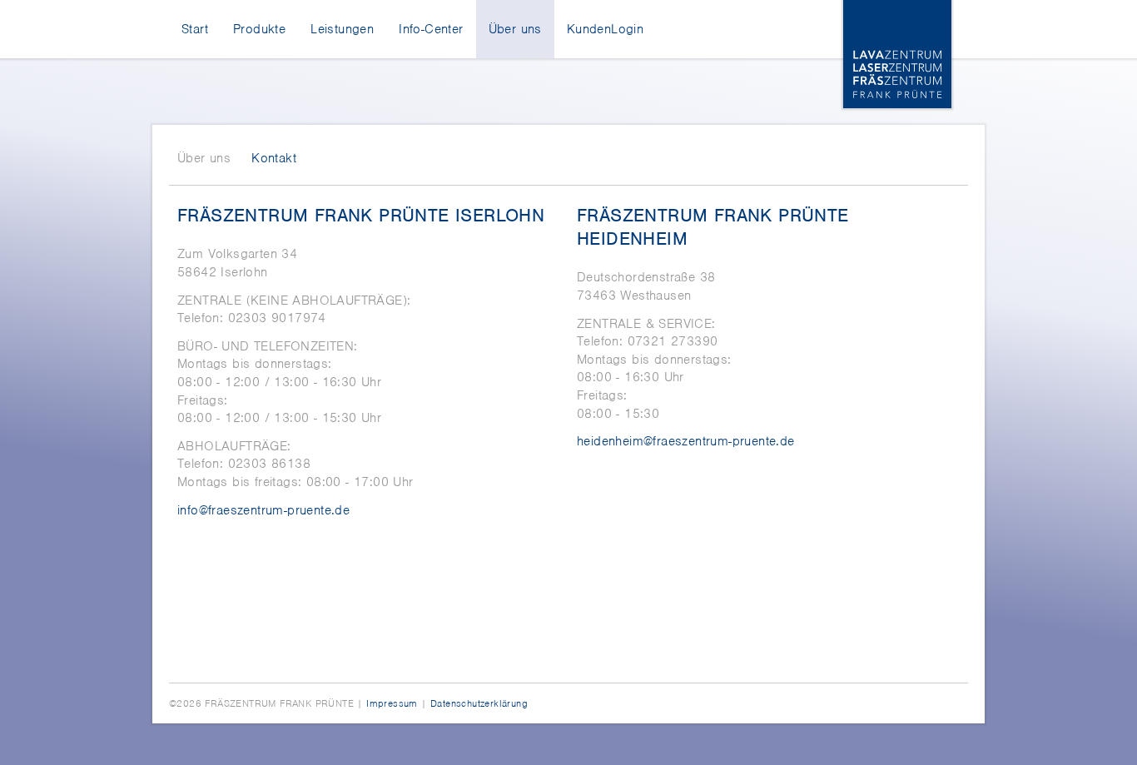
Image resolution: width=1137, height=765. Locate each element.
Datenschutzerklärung (479, 703)
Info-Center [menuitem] (431, 29)
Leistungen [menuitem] (342, 29)
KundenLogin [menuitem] (605, 29)
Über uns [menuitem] (515, 29)
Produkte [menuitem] (259, 29)
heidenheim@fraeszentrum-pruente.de (686, 441)
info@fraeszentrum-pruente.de (263, 510)
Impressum (392, 703)
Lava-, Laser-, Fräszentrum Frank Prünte (897, 54)
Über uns (204, 158)
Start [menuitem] (194, 29)
